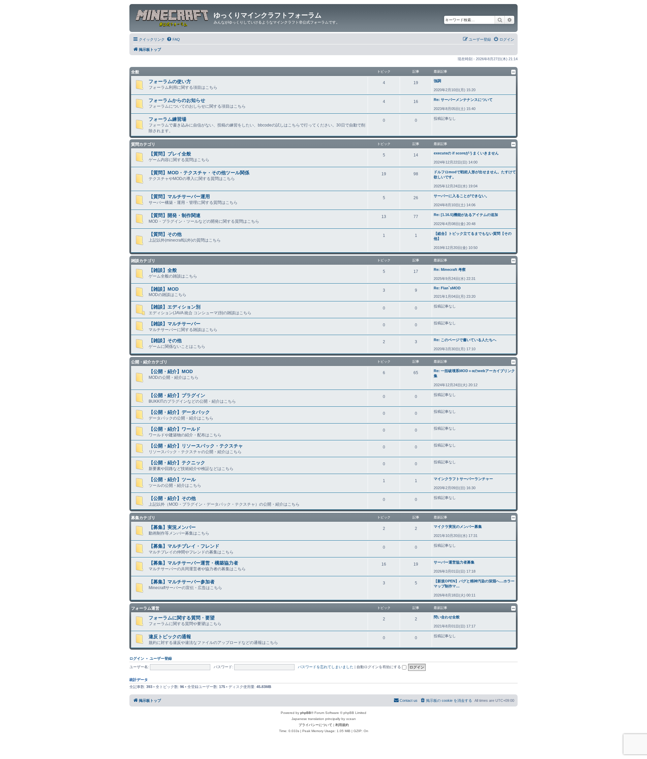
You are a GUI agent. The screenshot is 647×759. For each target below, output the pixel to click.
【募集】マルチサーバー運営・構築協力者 (193, 563)
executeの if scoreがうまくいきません (466, 153)
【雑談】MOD (164, 289)
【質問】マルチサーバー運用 (179, 196)
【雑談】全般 (163, 270)
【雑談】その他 (165, 340)
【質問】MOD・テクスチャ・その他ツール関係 (199, 172)
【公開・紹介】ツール (172, 479)
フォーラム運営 (145, 608)
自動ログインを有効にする (379, 667)
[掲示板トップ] (172, 17)
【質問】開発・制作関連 (175, 215)
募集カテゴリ (143, 517)
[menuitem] (173, 39)
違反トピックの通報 (170, 636)
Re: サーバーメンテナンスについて (463, 100)
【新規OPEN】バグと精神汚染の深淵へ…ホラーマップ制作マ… (474, 583)
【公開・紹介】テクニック (177, 462)
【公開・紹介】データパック (179, 412)
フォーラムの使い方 (170, 81)
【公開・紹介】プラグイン (177, 395)
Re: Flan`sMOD (447, 288)
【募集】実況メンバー (172, 527)
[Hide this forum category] (513, 72)
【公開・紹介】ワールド (175, 429)
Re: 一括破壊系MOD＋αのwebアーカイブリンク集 (474, 373)
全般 (135, 72)
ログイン (136, 658)
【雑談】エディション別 (175, 307)
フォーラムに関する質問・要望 (182, 617)
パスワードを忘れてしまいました (325, 667)
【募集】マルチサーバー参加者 (182, 581)
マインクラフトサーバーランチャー (463, 479)
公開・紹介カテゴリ (149, 362)
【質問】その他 (165, 234)
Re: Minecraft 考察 (450, 269)
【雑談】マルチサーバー (175, 323)
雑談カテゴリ (143, 260)
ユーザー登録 (161, 658)
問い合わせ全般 (447, 617)
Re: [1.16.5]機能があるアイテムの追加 (466, 215)
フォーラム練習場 (167, 119)
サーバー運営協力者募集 (454, 562)
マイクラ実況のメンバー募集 (458, 527)
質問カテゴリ (143, 144)
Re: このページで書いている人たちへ (465, 340)
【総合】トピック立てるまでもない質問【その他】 (473, 236)
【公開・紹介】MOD (171, 371)
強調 (437, 81)
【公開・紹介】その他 (172, 498)
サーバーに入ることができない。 (461, 196)
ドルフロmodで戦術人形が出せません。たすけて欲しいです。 (475, 174)
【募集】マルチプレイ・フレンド (184, 546)
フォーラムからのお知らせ (177, 100)
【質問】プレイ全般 (170, 153)
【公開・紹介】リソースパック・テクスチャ (196, 445)
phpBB (305, 713)
